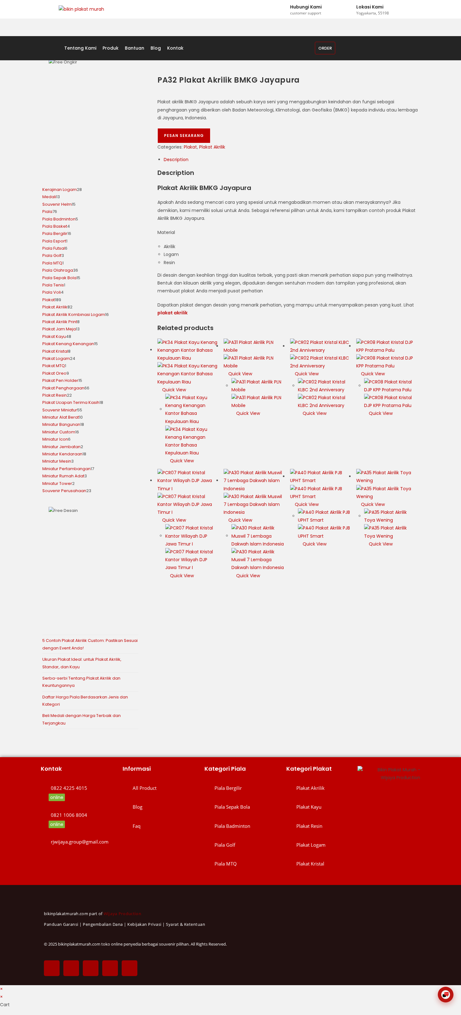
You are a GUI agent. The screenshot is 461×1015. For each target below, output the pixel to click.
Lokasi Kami (370, 7)
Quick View (173, 390)
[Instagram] (90, 968)
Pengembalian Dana (103, 924)
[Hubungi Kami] (284, 9)
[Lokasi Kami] (350, 9)
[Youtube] (129, 968)
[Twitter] (71, 968)
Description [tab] (176, 159)
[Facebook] (52, 968)
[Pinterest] (110, 968)
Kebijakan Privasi (144, 924)
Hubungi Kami (306, 7)
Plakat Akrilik (212, 147)
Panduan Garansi (61, 924)
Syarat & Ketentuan (185, 924)
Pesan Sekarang (184, 135)
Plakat (190, 147)
